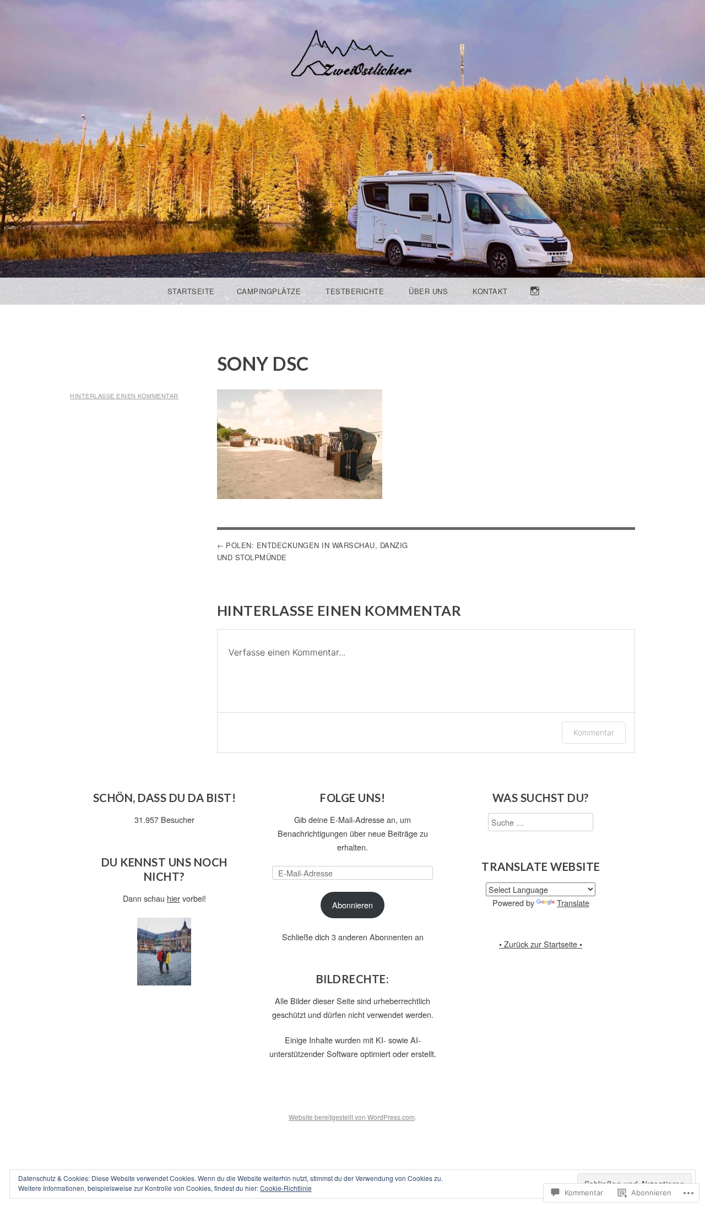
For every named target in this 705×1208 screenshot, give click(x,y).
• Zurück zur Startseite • (540, 944)
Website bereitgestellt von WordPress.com (352, 1117)
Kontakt (490, 291)
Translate (573, 902)
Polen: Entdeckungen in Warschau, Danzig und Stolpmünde (312, 551)
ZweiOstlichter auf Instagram (535, 304)
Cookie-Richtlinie (286, 1188)
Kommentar (593, 732)
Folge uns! (352, 797)
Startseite (191, 291)
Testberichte (355, 291)
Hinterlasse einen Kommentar (124, 395)
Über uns (428, 291)
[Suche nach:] (540, 822)
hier (173, 898)
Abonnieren (352, 905)
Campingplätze (269, 291)
